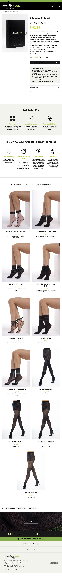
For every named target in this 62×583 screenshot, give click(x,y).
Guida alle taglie (34, 87)
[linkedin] (29, 543)
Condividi (32, 91)
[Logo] (11, 6)
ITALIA (58, 1)
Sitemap (17, 569)
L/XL (46, 57)
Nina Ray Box (5, 11)
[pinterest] (35, 543)
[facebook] (31, 543)
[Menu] (60, 6)
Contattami (31, 521)
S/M (36, 57)
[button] (26, 33)
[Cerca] (54, 1)
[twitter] (33, 543)
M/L (41, 57)
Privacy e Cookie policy (9, 569)
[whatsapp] (37, 543)
